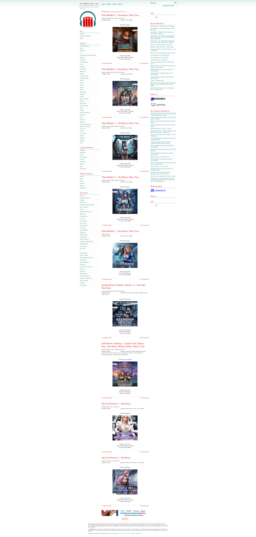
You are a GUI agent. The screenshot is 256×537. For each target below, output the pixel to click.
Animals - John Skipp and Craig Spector (161, 44)
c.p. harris (82, 218)
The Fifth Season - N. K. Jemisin (159, 166)
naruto (81, 209)
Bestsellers (83, 152)
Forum (114, 4)
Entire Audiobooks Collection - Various (160, 128)
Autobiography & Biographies (88, 55)
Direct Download (144, 63)
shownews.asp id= (85, 198)
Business (82, 57)
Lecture (82, 87)
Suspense (82, 129)
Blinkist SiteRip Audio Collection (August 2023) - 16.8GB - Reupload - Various (163, 114)
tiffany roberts (83, 273)
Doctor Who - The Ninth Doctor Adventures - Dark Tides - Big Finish (162, 32)
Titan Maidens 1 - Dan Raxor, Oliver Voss (120, 230)
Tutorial (82, 135)
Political (82, 110)
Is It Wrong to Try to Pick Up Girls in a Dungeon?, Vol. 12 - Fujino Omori (160, 173)
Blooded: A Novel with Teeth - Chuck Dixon (162, 47)
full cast (82, 195)
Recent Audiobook (157, 23)
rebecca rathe (83, 234)
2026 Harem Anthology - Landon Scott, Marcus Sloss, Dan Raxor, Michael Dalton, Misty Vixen (123, 345)
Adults (81, 38)
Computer (82, 60)
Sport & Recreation (85, 126)
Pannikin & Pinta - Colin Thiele (158, 60)
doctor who (83, 202)
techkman (128, 299)
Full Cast (82, 159)
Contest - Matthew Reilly (157, 80)
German (82, 185)
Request (108, 4)
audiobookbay (115, 533)
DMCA (133, 533)
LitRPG (82, 96)
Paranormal (83, 103)
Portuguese (83, 188)
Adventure (82, 50)
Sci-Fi (81, 117)
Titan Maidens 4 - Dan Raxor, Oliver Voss (120, 69)
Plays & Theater (84, 106)
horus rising (83, 246)
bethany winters (84, 280)
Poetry (81, 108)
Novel (81, 166)
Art (80, 53)
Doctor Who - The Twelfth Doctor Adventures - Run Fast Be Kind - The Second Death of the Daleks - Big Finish (162, 37)
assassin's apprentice (86, 278)
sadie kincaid (83, 237)
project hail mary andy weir (87, 204)
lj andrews (82, 264)
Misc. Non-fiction (84, 99)
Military (82, 164)
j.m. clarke (82, 227)
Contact (125, 533)
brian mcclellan (84, 255)
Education (82, 71)
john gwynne (83, 260)
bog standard (83, 253)
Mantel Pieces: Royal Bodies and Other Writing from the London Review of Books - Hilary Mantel (163, 84)
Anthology (82, 150)
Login (103, 4)
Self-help (82, 122)
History (82, 80)
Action (81, 48)
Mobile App (138, 533)
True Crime (83, 133)
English (82, 176)
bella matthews (84, 230)
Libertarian (83, 162)
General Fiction (84, 76)
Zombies (82, 140)
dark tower (83, 232)
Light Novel (83, 92)
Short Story (83, 168)
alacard (128, 25)
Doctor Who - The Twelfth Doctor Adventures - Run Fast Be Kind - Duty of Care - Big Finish (162, 41)
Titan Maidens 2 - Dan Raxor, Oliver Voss (120, 177)
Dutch (81, 178)
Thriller (82, 131)
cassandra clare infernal (86, 241)
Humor (82, 85)
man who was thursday (86, 267)
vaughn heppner (84, 239)
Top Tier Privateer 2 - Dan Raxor (116, 457)
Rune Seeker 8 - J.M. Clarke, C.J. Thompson (162, 26)
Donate (120, 4)
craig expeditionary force (86, 257)
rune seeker (83, 223)
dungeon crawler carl (85, 211)
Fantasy (82, 73)
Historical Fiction (84, 78)
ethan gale (83, 214)
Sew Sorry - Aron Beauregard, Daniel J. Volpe (162, 53)
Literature (82, 94)
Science (82, 119)
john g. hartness (84, 207)
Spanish (82, 183)
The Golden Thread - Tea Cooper (159, 57)
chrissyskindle (128, 359)
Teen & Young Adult (85, 36)
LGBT (81, 89)
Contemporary (84, 62)
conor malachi (84, 225)
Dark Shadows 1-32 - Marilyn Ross (159, 55)
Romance (82, 115)
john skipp (82, 248)
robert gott (82, 271)
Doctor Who (83, 69)
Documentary (83, 157)
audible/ (82, 200)
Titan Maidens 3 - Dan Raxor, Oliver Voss (120, 123)
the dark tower (84, 216)
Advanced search (168, 5)
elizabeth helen (84, 244)
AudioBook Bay (89, 3)
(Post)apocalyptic (84, 46)
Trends (129, 533)
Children (82, 33)
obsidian (82, 269)
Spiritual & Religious (85, 124)
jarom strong (83, 221)
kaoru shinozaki (84, 262)
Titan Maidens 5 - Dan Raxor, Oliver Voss (120, 15)
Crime (81, 64)
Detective (82, 66)
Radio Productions (85, 112)
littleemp (128, 413)
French (82, 181)
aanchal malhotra (84, 276)
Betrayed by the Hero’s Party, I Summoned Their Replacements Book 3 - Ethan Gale (163, 131)
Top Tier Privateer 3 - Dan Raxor (116, 403)
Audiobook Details (107, 63)
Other (81, 142)
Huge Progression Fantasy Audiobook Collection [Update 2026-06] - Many (160, 142)
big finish (82, 283)
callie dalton (83, 285)
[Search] (175, 3)
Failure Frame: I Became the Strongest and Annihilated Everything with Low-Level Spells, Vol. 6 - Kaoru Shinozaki (162, 180)
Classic (82, 155)
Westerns (82, 138)
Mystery (82, 101)
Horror (81, 83)
